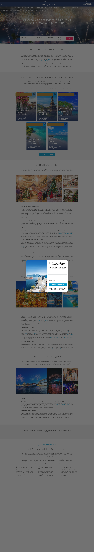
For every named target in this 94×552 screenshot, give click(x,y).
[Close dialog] (67, 261)
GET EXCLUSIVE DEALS (57, 284)
